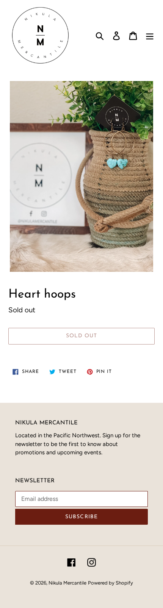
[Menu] (149, 35)
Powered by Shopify (110, 583)
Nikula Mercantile (67, 583)
